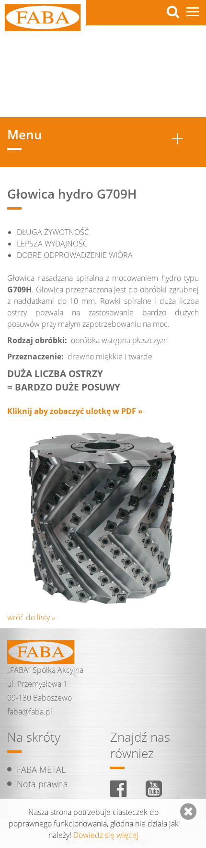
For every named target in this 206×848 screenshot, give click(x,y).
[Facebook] (118, 788)
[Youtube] (154, 788)
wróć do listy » (31, 617)
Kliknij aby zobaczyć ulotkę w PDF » (75, 411)
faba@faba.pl (29, 711)
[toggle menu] (192, 12)
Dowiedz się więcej (105, 835)
